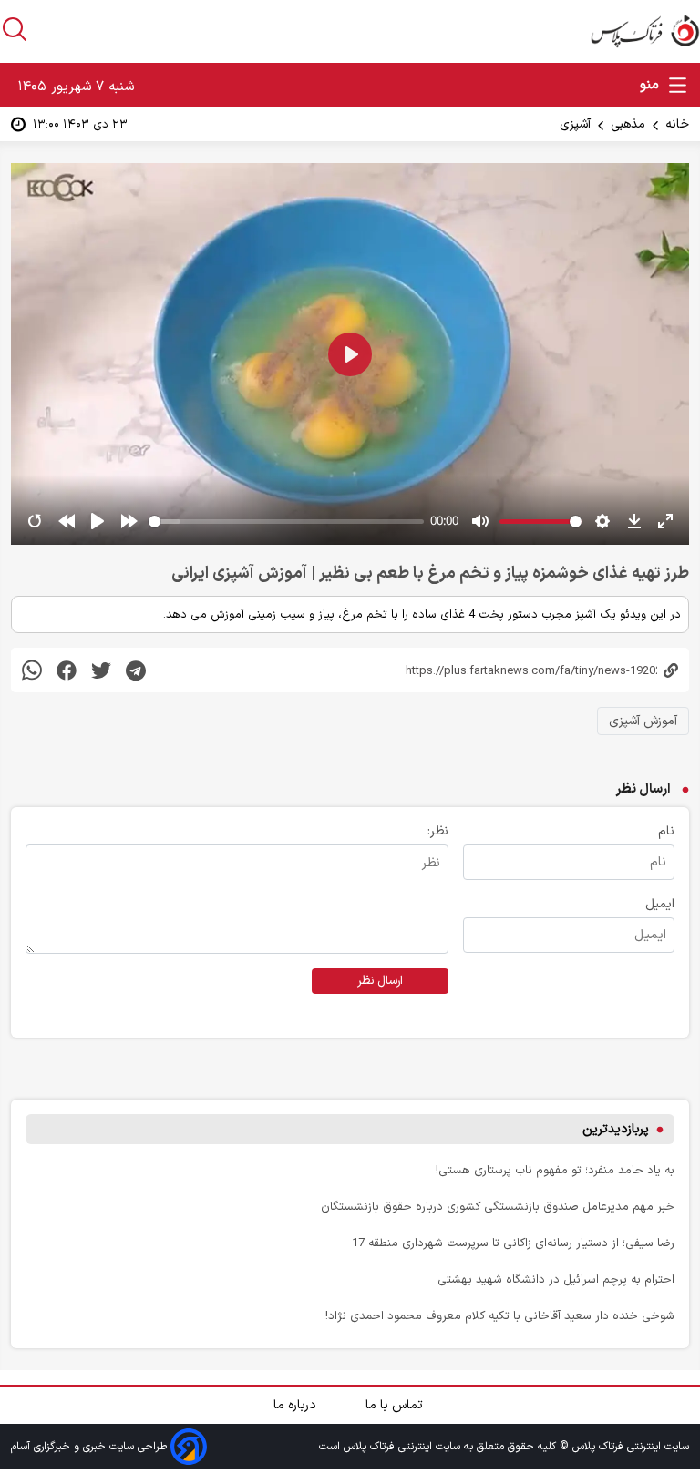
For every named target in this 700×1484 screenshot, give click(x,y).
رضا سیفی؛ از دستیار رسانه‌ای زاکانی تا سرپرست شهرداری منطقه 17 (513, 1243)
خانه (677, 124)
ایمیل (659, 904)
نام (666, 831)
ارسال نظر (380, 981)
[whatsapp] (32, 670)
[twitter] (101, 670)
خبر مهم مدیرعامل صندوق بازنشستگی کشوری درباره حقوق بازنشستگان (497, 1206)
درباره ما (296, 1405)
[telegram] (136, 670)
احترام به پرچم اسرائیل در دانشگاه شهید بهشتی (556, 1279)
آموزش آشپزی (643, 721)
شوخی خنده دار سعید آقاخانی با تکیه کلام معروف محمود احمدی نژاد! (499, 1316)
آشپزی (575, 124)
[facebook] (67, 670)
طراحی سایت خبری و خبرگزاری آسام (90, 1446)
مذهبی (628, 124)
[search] (14, 29)
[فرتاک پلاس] (645, 31)
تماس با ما (396, 1405)
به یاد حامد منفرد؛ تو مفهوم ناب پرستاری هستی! (555, 1170)
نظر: (437, 831)
